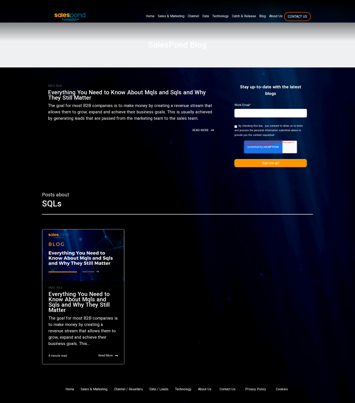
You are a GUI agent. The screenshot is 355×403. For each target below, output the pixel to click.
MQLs (51, 85)
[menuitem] (150, 16)
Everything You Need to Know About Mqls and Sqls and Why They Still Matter (127, 95)
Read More (105, 355)
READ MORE (200, 130)
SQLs (59, 85)
